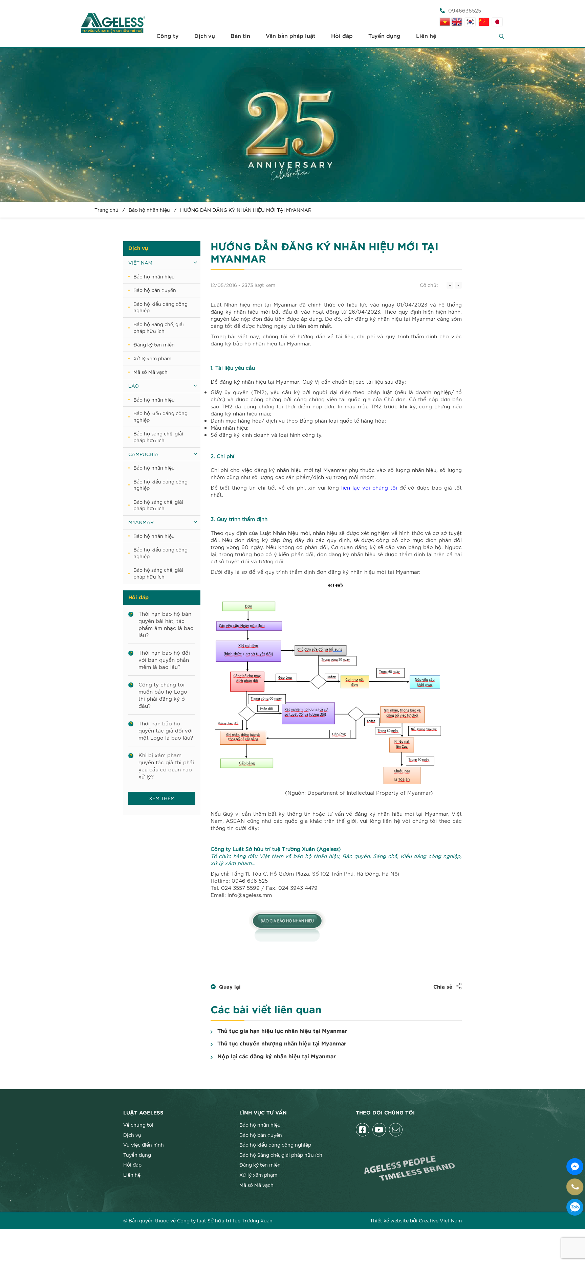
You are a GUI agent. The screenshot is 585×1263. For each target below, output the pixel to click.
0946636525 (464, 10)
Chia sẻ (442, 987)
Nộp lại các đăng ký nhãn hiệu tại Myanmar (276, 1056)
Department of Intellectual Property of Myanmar (369, 792)
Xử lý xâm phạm (152, 358)
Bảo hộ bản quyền (154, 290)
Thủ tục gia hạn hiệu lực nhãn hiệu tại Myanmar (282, 1031)
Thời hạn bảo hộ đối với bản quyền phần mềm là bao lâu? (164, 659)
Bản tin (240, 36)
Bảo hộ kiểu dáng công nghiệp (160, 307)
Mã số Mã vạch (150, 372)
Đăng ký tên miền (154, 344)
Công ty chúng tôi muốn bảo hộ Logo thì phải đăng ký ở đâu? (162, 695)
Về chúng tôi (138, 1125)
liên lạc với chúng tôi (369, 487)
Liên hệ (426, 36)
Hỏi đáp (342, 36)
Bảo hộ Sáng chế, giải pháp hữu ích (158, 327)
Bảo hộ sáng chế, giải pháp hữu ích (158, 436)
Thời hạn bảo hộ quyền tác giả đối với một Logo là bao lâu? (165, 730)
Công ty (167, 36)
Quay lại (230, 987)
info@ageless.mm (250, 894)
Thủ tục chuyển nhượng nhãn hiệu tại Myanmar (281, 1043)
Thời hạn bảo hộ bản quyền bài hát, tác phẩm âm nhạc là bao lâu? (166, 624)
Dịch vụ (204, 36)
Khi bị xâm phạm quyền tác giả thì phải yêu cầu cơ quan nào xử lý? (166, 765)
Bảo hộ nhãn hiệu (154, 276)
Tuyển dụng (384, 36)
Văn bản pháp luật (291, 36)
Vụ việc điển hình (143, 1145)
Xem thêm (162, 798)
